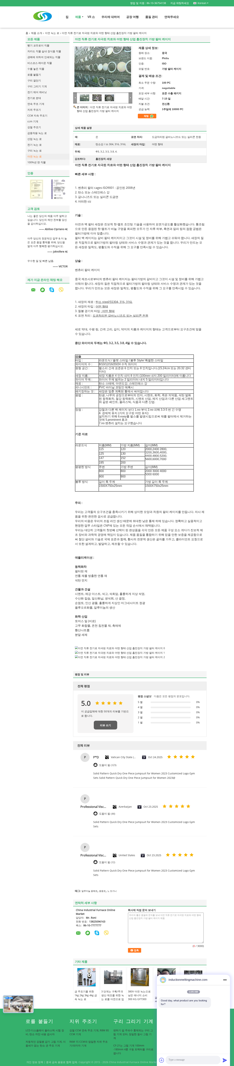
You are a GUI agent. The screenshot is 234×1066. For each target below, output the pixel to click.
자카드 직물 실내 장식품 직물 (44, 51)
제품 (78, 17)
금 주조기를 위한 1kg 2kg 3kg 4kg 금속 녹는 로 (86, 995)
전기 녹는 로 (34, 144)
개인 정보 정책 (34, 1062)
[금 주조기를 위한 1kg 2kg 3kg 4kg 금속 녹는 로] (86, 977)
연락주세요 (171, 17)
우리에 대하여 (110, 17)
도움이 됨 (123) (107, 765)
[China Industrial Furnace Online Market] (75, 97)
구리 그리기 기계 (37, 86)
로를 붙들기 (34, 74)
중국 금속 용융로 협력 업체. (62, 1062)
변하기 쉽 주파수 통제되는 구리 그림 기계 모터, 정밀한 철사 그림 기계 (133, 1034)
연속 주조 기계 (35, 104)
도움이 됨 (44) (107, 813)
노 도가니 (112, 891)
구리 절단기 (34, 80)
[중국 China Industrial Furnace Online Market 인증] (37, 189)
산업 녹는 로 (34, 139)
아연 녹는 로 (52, 33)
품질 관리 (151, 17)
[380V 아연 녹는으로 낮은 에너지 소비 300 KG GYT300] (140, 977)
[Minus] (225, 980)
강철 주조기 (34, 127)
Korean (202, 3)
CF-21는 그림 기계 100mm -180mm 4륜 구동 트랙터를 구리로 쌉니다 (133, 1049)
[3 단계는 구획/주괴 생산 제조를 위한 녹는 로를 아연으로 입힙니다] (113, 977)
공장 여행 (132, 17)
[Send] (225, 1060)
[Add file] (161, 1060)
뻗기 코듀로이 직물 (38, 45)
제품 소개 (36, 33)
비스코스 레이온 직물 (39, 63)
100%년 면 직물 (36, 162)
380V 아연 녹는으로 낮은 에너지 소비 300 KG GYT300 (139, 995)
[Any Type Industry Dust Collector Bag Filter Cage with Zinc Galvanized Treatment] (102, 66)
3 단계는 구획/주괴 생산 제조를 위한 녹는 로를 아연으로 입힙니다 (112, 997)
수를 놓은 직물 (35, 68)
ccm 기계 (32, 121)
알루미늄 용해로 (89, 891)
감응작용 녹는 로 (37, 133)
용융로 (102, 891)
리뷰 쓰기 (105, 725)
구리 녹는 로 (34, 150)
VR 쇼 (91, 17)
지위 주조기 (34, 109)
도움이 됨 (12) (107, 862)
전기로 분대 (34, 98)
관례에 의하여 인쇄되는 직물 (43, 57)
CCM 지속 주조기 (37, 115)
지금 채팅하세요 (179, 3)
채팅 (146, 116)
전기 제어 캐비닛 (37, 92)
